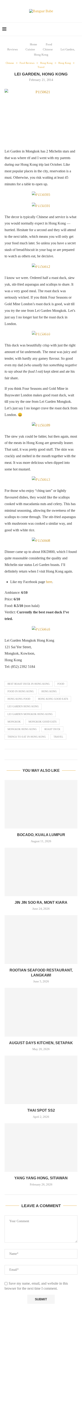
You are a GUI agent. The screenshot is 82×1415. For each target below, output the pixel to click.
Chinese (48, 49)
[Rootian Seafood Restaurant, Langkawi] (41, 939)
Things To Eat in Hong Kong (27, 736)
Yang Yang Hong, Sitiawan (41, 1178)
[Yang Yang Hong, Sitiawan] (41, 1147)
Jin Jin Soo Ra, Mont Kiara (41, 902)
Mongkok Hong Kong (22, 729)
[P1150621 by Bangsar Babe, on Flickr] (41, 116)
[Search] (77, 29)
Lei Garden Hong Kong (23, 706)
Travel (58, 736)
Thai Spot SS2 (41, 1110)
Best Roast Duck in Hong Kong (29, 683)
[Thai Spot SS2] (41, 1080)
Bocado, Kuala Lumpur (41, 835)
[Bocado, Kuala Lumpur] (41, 804)
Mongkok (14, 721)
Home (33, 44)
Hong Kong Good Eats (53, 698)
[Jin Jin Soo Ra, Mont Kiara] (41, 872)
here (49, 582)
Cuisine (30, 49)
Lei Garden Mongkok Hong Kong (30, 714)
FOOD (60, 683)
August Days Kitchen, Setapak (41, 1043)
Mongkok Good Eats (42, 721)
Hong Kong (49, 691)
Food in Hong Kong (21, 691)
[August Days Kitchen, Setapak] (41, 1012)
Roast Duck (52, 729)
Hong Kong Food (19, 698)
